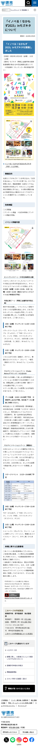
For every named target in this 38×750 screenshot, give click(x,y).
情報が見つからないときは (19, 688)
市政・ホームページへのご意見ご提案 (20, 703)
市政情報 (24, 10)
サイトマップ (22, 706)
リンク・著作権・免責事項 (19, 700)
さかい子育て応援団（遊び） (17, 678)
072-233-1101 (14, 727)
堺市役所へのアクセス (10, 732)
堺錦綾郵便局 (11, 672)
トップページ (15, 10)
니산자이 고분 (12, 650)
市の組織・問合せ (28, 732)
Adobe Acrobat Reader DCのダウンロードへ (18, 599)
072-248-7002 (26, 622)
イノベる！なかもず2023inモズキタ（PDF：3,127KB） (18, 165)
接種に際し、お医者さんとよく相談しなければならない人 (20, 657)
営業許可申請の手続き (15, 665)
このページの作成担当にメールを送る (19, 633)
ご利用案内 (4, 700)
